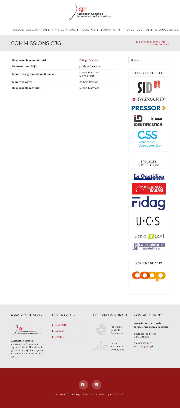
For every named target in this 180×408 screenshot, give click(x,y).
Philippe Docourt (88, 60)
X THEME (119, 394)
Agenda (60, 330)
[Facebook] (83, 385)
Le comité (61, 324)
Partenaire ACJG (149, 263)
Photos (59, 336)
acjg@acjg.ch (147, 346)
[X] (96, 385)
